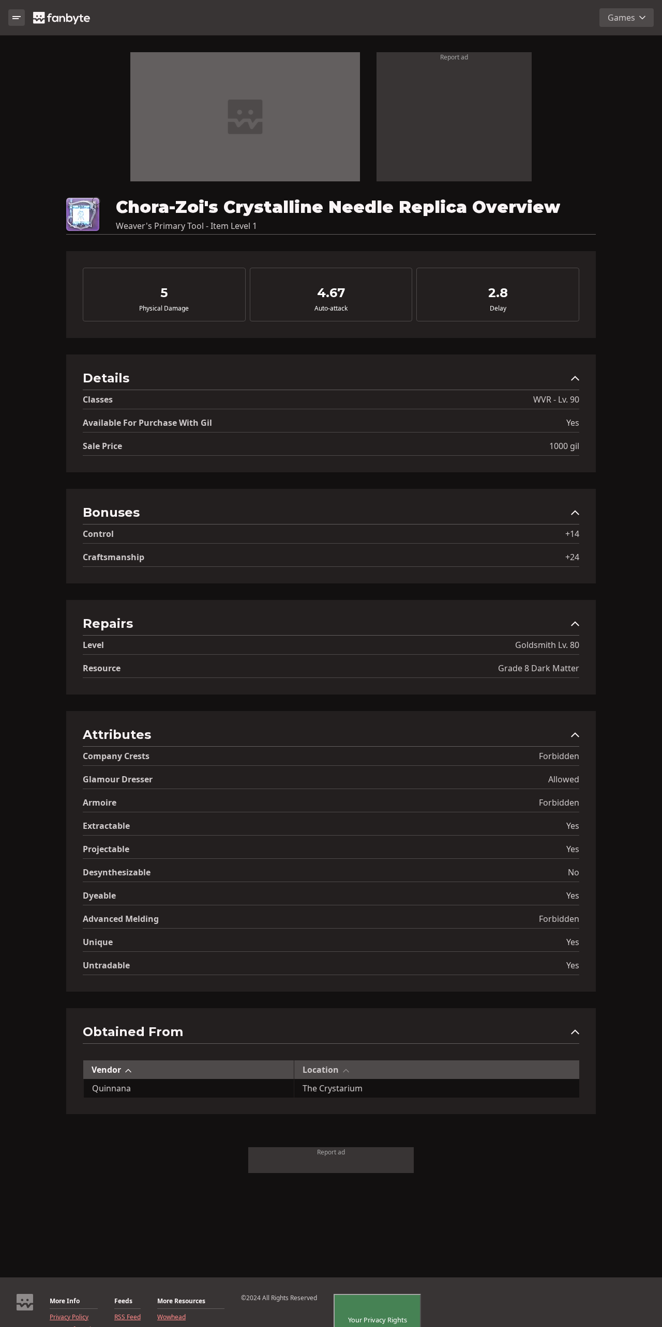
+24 (572, 557)
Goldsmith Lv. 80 (547, 645)
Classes (98, 399)
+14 (572, 534)
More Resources (181, 1301)
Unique (98, 942)
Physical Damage (164, 308)
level (93, 645)
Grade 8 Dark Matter (538, 668)
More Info (65, 1301)
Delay (498, 308)
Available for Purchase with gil (147, 423)
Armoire (99, 802)
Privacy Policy (69, 1317)
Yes (572, 423)
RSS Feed (127, 1317)
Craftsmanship (113, 557)
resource (102, 668)
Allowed (563, 779)
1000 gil (564, 446)
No (573, 872)
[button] (331, 380)
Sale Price (102, 446)
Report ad (454, 57)
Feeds (123, 1301)
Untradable (106, 965)
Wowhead (171, 1317)
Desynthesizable (117, 872)
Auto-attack (331, 308)
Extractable (106, 826)
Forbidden (559, 756)
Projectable (106, 849)
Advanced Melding (121, 919)
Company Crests (116, 756)
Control (98, 534)
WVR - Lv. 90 (556, 399)
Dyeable (99, 895)
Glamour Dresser (118, 779)
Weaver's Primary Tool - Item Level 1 (186, 226)
